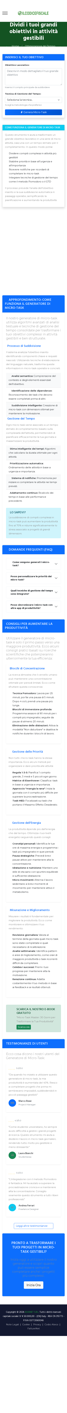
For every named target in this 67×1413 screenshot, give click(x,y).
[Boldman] (33, 12)
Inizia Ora (33, 1285)
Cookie (26, 1324)
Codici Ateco (51, 1324)
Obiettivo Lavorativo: (17, 65)
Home (15, 46)
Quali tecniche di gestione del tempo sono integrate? (32, 592)
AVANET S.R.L (32, 1312)
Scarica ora (23, 1027)
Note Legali (12, 1324)
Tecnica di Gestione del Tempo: (23, 94)
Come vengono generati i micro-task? (31, 563)
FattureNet (33, 1328)
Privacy (37, 1324)
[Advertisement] (33, 253)
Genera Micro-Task (35, 112)
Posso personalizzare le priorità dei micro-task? (31, 578)
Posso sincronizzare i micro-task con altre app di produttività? (32, 606)
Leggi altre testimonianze (32, 1225)
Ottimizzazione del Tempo (40, 46)
